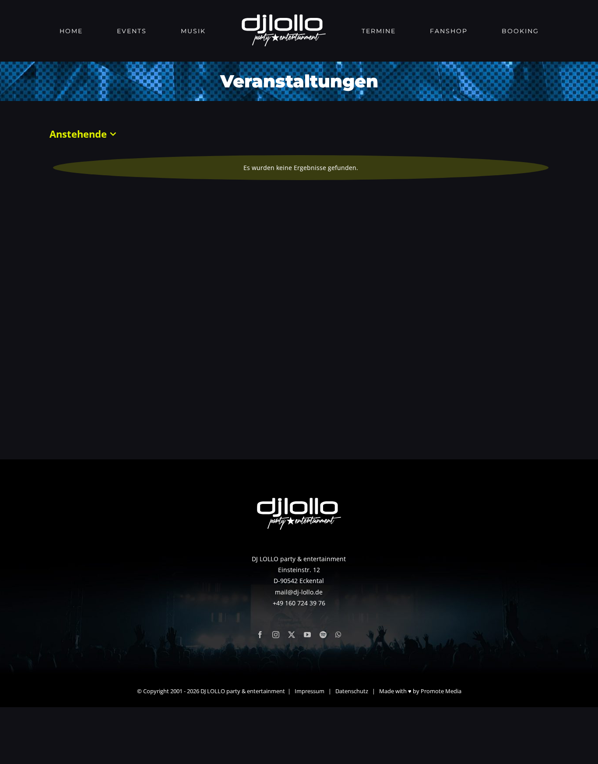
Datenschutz (351, 691)
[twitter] (291, 634)
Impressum (309, 691)
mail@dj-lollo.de (299, 592)
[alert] (301, 167)
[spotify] (323, 634)
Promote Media (441, 691)
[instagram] (275, 634)
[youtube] (307, 634)
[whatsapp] (338, 634)
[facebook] (260, 634)
